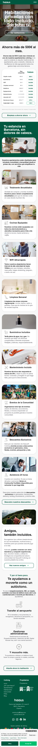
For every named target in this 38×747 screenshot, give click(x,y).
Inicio (5, 683)
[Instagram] (17, 719)
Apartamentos (8, 688)
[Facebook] (20, 719)
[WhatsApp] (13, 719)
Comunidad (7, 692)
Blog (5, 696)
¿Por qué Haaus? (9, 685)
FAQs (5, 694)
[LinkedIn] (24, 719)
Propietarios (23, 683)
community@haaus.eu (19, 712)
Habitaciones (8, 690)
